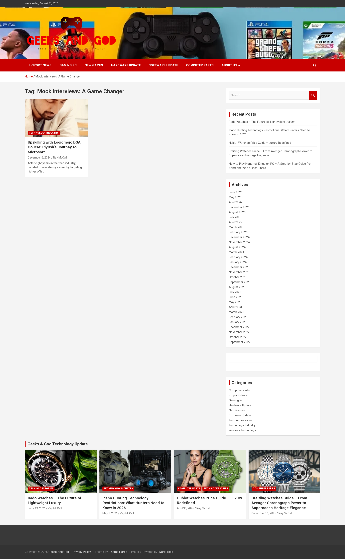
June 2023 (235, 297)
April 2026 (235, 202)
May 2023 (235, 302)
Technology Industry (43, 132)
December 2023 (239, 267)
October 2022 (238, 337)
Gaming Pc (68, 65)
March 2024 (236, 252)
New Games (94, 65)
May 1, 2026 (110, 513)
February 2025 (238, 232)
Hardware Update (126, 65)
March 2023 (236, 312)
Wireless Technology (242, 430)
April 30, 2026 (185, 508)
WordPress (166, 552)
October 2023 (238, 277)
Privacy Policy (82, 552)
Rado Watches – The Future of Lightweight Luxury (261, 122)
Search (313, 95)
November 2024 (239, 242)
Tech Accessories (241, 420)
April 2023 (235, 307)
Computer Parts (200, 65)
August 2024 (237, 247)
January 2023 (237, 322)
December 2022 (239, 327)
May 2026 (235, 197)
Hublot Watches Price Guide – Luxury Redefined (260, 143)
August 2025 (237, 212)
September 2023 (239, 282)
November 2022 (239, 332)
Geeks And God (59, 552)
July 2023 (235, 292)
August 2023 (237, 287)
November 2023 (239, 272)
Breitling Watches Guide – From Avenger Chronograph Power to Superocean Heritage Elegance (279, 503)
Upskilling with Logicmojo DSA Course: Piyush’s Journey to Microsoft (54, 147)
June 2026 (235, 192)
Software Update (163, 65)
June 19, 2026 (37, 508)
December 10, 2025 (264, 513)
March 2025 (236, 227)
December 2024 (239, 237)
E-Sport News (40, 65)
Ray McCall (60, 157)
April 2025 (235, 222)
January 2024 (237, 262)
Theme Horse (118, 552)
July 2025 (235, 217)
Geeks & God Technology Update (58, 444)
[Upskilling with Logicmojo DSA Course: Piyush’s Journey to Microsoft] (56, 118)
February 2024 (238, 257)
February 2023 (238, 317)
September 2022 (239, 342)
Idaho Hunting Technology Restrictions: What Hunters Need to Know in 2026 (133, 503)
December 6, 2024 (39, 157)
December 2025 (239, 207)
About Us (229, 65)
